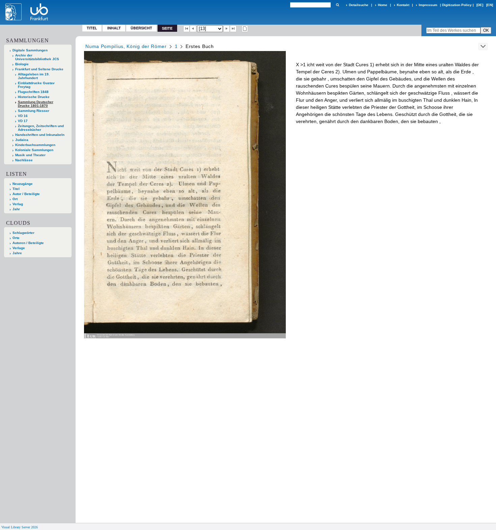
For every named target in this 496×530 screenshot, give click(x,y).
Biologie (22, 64)
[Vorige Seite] (193, 28)
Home (382, 5)
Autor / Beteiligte (26, 194)
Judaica (21, 140)
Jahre (17, 253)
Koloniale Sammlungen (34, 150)
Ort (15, 199)
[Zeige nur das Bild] (245, 28)
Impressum (428, 5)
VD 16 (23, 116)
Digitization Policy (457, 5)
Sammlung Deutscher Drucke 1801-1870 (35, 103)
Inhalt (114, 27)
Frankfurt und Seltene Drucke (39, 69)
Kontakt (403, 5)
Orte (16, 238)
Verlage (18, 248)
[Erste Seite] (186, 28)
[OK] (337, 5)
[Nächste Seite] (226, 28)
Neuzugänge (22, 184)
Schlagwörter (23, 233)
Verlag (17, 204)
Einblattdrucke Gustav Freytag (36, 85)
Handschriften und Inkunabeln (39, 135)
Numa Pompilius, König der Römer (126, 46)
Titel (92, 27)
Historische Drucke (34, 97)
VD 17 (23, 121)
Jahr (16, 209)
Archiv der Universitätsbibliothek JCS (37, 57)
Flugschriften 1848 (33, 92)
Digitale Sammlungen (30, 50)
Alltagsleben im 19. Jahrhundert (34, 76)
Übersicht (141, 27)
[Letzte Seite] (233, 28)
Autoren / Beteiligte (28, 243)
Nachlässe (24, 160)
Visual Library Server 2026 (19, 527)
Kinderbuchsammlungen (35, 145)
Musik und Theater (30, 155)
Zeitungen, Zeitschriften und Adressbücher (41, 127)
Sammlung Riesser (33, 111)
